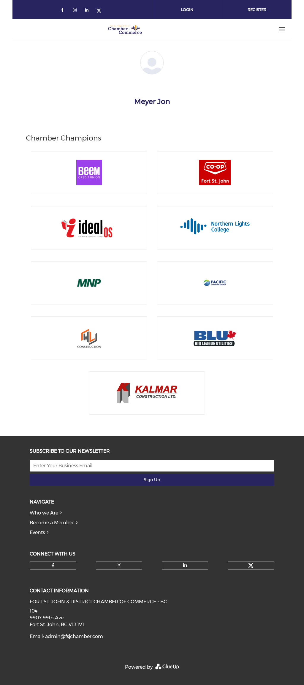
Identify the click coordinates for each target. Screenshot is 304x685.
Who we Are (44, 513)
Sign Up (152, 479)
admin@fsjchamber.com (74, 636)
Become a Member (52, 522)
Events (37, 532)
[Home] (125, 29)
